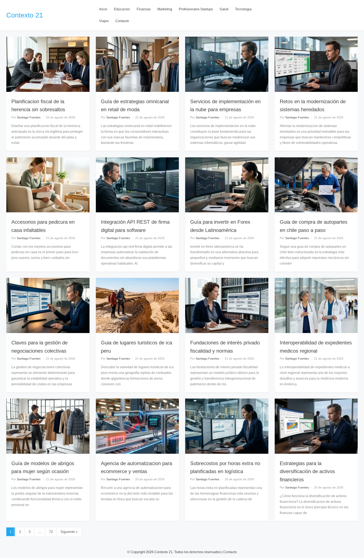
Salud (223, 9)
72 (51, 532)
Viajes (104, 21)
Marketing (164, 9)
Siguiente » (69, 532)
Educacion (122, 9)
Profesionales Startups (196, 9)
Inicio (103, 9)
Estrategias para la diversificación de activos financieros (307, 471)
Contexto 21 (24, 15)
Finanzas (144, 9)
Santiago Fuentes (28, 117)
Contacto (122, 21)
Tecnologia (243, 9)
